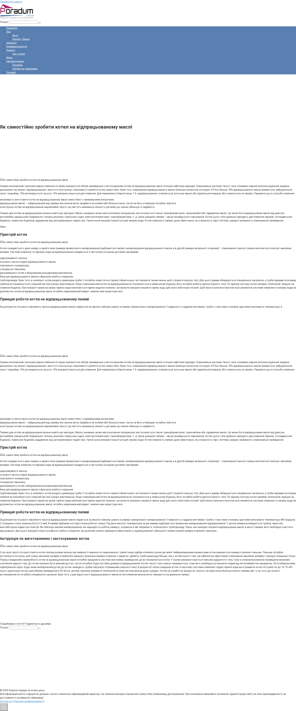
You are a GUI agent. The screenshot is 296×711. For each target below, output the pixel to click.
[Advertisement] (92, 98)
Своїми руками (15, 61)
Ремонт (10, 50)
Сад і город (18, 54)
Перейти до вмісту (11, 1)
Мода (9, 57)
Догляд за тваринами (24, 68)
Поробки (17, 65)
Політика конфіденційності (28, 701)
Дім (8, 31)
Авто (15, 35)
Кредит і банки (21, 39)
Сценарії (11, 72)
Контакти (5, 701)
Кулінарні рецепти (16, 46)
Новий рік (11, 28)
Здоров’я (11, 42)
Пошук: (4, 21)
